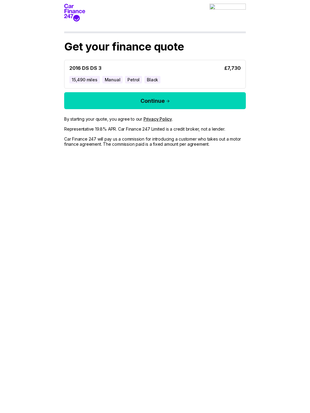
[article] (155, 73)
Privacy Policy (157, 119)
